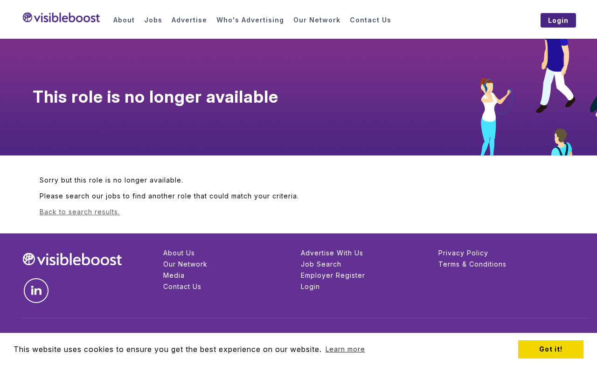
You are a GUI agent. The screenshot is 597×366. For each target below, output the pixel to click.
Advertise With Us (332, 253)
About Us (179, 253)
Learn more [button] (345, 349)
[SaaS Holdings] (61, 17)
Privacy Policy (463, 253)
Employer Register (333, 275)
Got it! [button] (550, 349)
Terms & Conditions (472, 264)
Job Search (321, 264)
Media (174, 275)
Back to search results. (80, 212)
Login (310, 286)
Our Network (185, 264)
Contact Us (182, 286)
